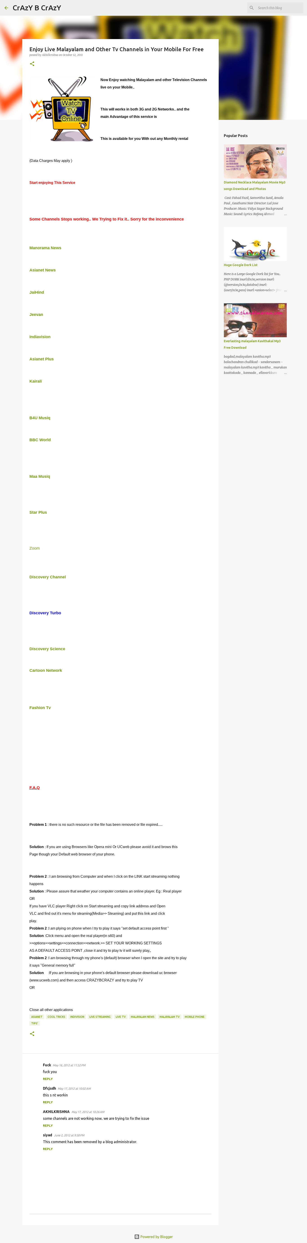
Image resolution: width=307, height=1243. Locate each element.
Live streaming (100, 1016)
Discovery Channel (47, 577)
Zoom (34, 548)
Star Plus (38, 512)
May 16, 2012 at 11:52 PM (69, 1065)
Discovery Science (47, 649)
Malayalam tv (170, 1016)
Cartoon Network (45, 670)
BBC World (40, 440)
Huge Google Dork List (241, 265)
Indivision (77, 1016)
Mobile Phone (195, 1016)
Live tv (121, 1016)
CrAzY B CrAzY (37, 8)
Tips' (34, 1023)
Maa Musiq (39, 476)
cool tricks (56, 1016)
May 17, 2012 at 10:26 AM (87, 1111)
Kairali (35, 381)
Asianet (36, 1016)
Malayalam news (142, 1016)
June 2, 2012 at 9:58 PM (69, 1135)
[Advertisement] (82, 688)
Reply (48, 1079)
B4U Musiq (39, 418)
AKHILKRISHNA (56, 1112)
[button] (32, 64)
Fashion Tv (40, 707)
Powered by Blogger (156, 1237)
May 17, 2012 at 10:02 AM (74, 1088)
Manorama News (45, 248)
